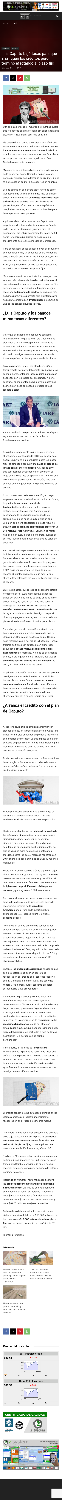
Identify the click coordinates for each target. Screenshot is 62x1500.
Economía (13, 23)
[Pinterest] (20, 78)
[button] (5, 16)
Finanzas (15, 48)
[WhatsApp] (27, 78)
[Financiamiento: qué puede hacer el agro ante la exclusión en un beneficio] (14, 1292)
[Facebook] (6, 78)
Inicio (4, 23)
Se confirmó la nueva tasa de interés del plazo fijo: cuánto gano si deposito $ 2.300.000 (14, 1275)
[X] (13, 78)
